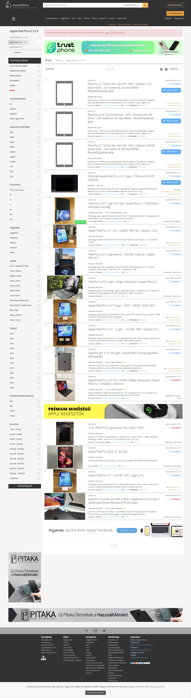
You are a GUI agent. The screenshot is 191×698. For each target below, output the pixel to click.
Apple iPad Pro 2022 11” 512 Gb (107, 452)
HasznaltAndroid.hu (48, 652)
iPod (87, 650)
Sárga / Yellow (15, 315)
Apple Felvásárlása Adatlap (115, 671)
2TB (11, 171)
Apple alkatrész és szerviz (93, 671)
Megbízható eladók (18, 71)
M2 (11, 219)
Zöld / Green (15, 290)
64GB (12, 147)
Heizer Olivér (176, 272)
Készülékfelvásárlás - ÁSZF (116, 654)
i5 (10, 200)
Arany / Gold (15, 285)
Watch (94, 18)
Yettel (12, 252)
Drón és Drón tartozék (94, 663)
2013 (12, 333)
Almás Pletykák (69, 655)
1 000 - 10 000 (15, 429)
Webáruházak (15, 75)
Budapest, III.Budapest (96, 442)
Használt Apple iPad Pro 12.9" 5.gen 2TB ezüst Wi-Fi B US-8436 (121, 178)
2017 (12, 353)
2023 (12, 382)
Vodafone (14, 238)
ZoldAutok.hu (46, 650)
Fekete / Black (15, 276)
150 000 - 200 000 (17, 454)
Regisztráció (179, 18)
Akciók (111, 18)
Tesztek (66, 645)
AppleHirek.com (47, 645)
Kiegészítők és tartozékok (91, 641)
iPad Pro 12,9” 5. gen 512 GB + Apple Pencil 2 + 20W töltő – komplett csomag (124, 205)
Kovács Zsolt (177, 296)
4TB (11, 176)
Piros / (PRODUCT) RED (19, 266)
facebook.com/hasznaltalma (141, 645)
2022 (12, 378)
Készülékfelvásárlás (140, 24)
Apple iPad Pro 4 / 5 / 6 (133, 5)
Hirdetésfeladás (175, 13)
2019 (12, 363)
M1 (11, 214)
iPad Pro (17, 52)
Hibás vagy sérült (17, 118)
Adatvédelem (113, 645)
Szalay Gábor (176, 466)
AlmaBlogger (68, 650)
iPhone (86, 18)
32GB (12, 142)
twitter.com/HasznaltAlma (140, 650)
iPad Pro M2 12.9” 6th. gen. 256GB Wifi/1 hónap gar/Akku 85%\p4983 (123, 355)
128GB (12, 152)
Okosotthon (90, 660)
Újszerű (13, 109)
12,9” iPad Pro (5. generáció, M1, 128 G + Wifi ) (116, 428)
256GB (12, 157)
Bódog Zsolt (177, 221)
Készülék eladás (175, 5)
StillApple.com (46, 640)
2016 (12, 348)
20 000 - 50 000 (16, 439)
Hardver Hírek (68, 652)
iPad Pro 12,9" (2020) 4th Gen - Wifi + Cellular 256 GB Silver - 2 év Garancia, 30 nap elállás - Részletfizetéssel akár (121, 118)
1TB (11, 166)
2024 (12, 387)
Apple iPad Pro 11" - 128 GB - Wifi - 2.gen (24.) (116, 475)
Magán (12, 85)
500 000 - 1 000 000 (17, 473)
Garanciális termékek (18, 66)
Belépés (168, 18)
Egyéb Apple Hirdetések (95, 668)
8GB (11, 132)
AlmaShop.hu (46, 642)
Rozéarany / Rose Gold (19, 300)
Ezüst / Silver (15, 281)
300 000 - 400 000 (17, 463)
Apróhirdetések (51, 18)
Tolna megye (92, 221)
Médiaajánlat (113, 642)
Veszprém (91, 272)
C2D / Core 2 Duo (17, 190)
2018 (12, 358)
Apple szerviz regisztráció (113, 666)
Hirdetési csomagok (116, 660)
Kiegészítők (64, 18)
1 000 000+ (14, 478)
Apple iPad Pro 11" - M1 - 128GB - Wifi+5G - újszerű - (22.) (123, 231)
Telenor (13, 243)
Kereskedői (14, 80)
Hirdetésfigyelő (24, 486)
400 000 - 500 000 (17, 468)
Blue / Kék (14, 310)
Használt (13, 114)
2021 (12, 373)
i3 (10, 195)
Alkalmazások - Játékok (72, 660)
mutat (126, 105)
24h (11, 401)
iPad (79, 18)
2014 (12, 338)
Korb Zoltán (177, 517)
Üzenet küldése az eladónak (110, 105)
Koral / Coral (15, 320)
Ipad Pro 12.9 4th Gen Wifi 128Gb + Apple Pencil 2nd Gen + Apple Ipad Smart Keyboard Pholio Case (124, 501)
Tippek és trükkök (70, 657)
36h (11, 406)
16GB (12, 137)
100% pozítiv (142, 105)
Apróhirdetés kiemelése (117, 663)
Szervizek (112, 24)
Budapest (91, 105)
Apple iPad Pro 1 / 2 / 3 (19, 37)
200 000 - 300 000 (17, 459)
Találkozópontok (124, 24)
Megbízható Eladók (115, 657)
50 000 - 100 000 (16, 444)
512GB (12, 162)
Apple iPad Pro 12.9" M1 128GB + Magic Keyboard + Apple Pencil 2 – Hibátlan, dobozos (123, 382)
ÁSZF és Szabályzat (115, 650)
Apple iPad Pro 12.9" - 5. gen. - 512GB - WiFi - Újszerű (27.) (123, 329)
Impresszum (113, 640)
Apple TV (103, 18)
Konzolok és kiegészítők (95, 665)
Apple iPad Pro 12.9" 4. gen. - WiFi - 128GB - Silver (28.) (121, 305)
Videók (66, 642)
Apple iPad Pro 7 (16, 47)
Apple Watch (91, 657)
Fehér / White (15, 271)
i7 (10, 204)
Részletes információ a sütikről (149, 686)
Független (14, 233)
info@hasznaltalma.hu (139, 657)
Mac (73, 18)
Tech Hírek (67, 647)
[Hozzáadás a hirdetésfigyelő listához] (170, 84)
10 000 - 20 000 (16, 434)
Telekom (13, 247)
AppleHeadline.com (48, 647)
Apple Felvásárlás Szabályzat (115, 677)
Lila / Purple (15, 295)
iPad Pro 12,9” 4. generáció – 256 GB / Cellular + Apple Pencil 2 (121, 256)
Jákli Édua (177, 442)
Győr (89, 466)
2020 (12, 368)
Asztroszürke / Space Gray (20, 305)
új (10, 104)
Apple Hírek (121, 18)
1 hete (12, 411)
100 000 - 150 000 (17, 449)
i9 (10, 209)
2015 (12, 343)
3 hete (12, 416)
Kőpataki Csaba (178, 397)
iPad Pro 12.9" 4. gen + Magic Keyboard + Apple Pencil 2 (122, 282)
